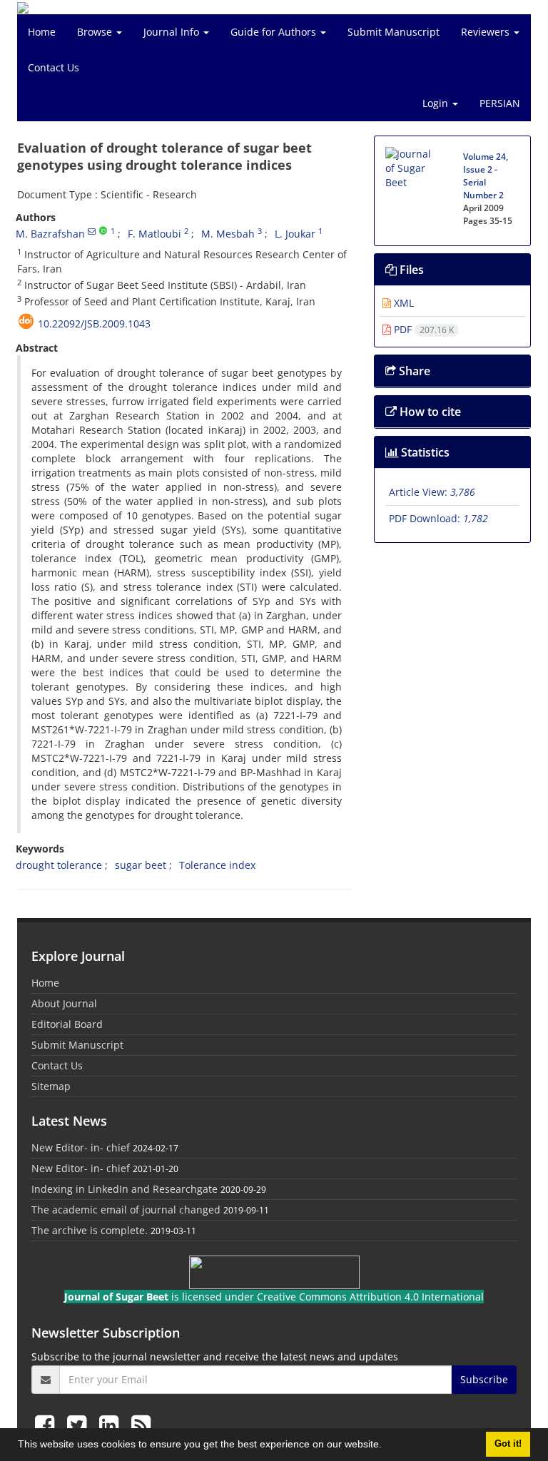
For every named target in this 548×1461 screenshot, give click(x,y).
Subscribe (484, 1379)
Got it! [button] (508, 1444)
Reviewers (486, 32)
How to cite (429, 411)
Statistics (424, 452)
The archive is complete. (89, 1230)
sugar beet (140, 865)
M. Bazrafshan (50, 233)
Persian (500, 103)
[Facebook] (47, 1424)
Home (42, 32)
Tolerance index (217, 865)
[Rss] (141, 1424)
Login (436, 103)
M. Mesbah (228, 233)
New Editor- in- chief (80, 1147)
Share (413, 371)
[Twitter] (80, 1424)
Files (410, 270)
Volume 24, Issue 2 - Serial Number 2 (485, 176)
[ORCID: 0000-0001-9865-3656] (103, 231)
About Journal (64, 1003)
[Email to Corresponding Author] (92, 231)
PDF (422, 329)
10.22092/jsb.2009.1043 (94, 323)
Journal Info (172, 32)
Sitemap (51, 1086)
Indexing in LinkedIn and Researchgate (124, 1189)
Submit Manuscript (393, 32)
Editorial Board (67, 1024)
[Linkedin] (112, 1424)
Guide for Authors (274, 32)
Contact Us (53, 67)
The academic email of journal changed (125, 1209)
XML (402, 303)
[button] (387, 1446)
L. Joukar (295, 233)
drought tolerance (59, 865)
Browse (96, 32)
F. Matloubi (154, 233)
